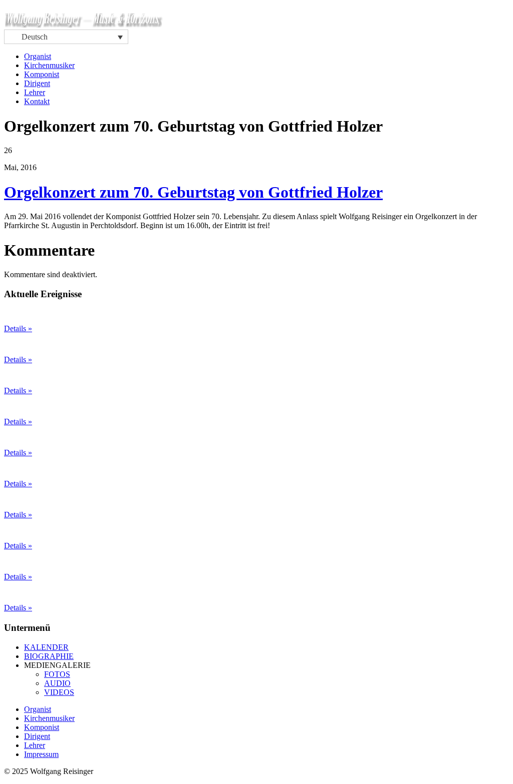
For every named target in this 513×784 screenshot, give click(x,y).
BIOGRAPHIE (49, 656)
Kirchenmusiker (49, 65)
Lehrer (34, 92)
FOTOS (57, 674)
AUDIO (57, 683)
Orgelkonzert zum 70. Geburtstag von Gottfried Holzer (193, 192)
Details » (18, 328)
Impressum (41, 754)
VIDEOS (59, 692)
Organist (37, 56)
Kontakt (37, 101)
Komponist (41, 74)
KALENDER (46, 647)
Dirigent (37, 83)
